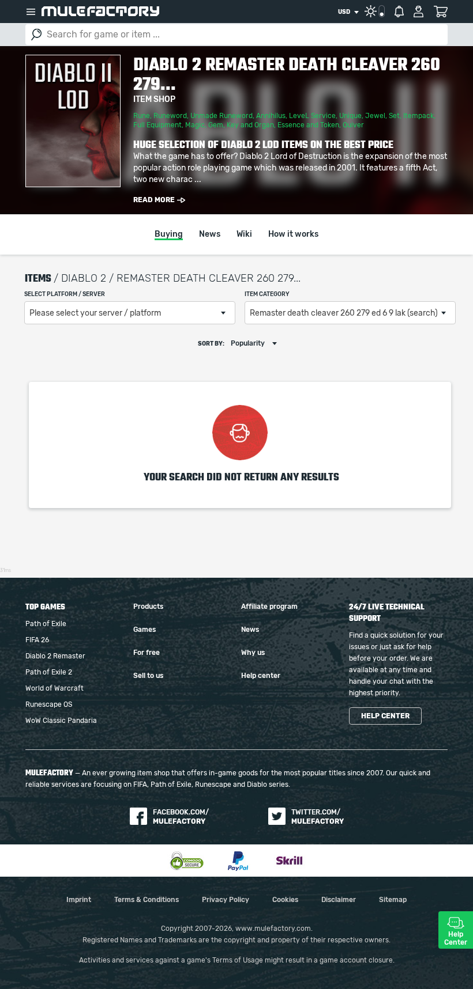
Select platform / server (64, 294)
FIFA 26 (37, 639)
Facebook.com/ (181, 817)
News (209, 234)
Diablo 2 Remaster (55, 656)
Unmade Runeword (221, 115)
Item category (267, 294)
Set (394, 115)
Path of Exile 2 (48, 672)
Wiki (244, 234)
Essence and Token (308, 125)
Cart (440, 11)
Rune (141, 115)
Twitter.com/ (317, 817)
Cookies (285, 899)
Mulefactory (100, 11)
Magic (195, 125)
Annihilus (271, 115)
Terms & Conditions (146, 899)
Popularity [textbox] (248, 343)
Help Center (455, 938)
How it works (293, 234)
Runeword (170, 115)
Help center (260, 675)
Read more (154, 199)
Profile (418, 11)
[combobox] (348, 12)
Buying (169, 234)
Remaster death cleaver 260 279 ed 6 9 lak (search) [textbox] (344, 313)
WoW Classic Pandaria (61, 720)
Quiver (353, 125)
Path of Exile (45, 623)
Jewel (375, 115)
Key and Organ (250, 125)
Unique (350, 115)
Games (144, 629)
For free (146, 652)
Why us (253, 652)
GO (36, 34)
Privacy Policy (225, 899)
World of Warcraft (54, 688)
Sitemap (393, 899)
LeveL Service (312, 115)
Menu (30, 11)
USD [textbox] (344, 12)
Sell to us (148, 675)
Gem (215, 125)
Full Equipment (157, 125)
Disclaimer (338, 899)
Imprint (78, 899)
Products (148, 606)
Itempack (418, 115)
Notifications (399, 11)
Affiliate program (269, 606)
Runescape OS (48, 704)
